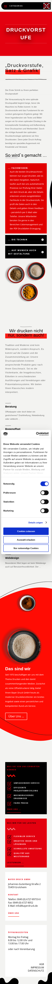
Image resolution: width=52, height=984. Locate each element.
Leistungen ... (15, 862)
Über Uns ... (16, 716)
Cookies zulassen (26, 531)
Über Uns (13, 913)
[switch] (44, 492)
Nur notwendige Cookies (26, 548)
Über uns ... (14, 809)
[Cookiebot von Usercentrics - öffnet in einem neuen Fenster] (37, 434)
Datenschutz (36, 970)
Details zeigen (35, 522)
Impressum (37, 967)
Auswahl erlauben (26, 539)
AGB (41, 964)
